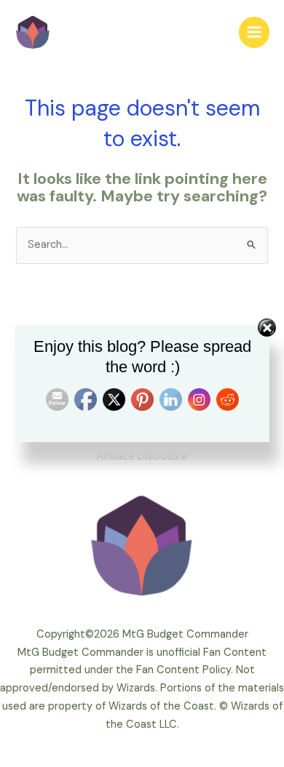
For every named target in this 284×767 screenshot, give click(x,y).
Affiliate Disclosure (142, 456)
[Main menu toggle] (254, 32)
